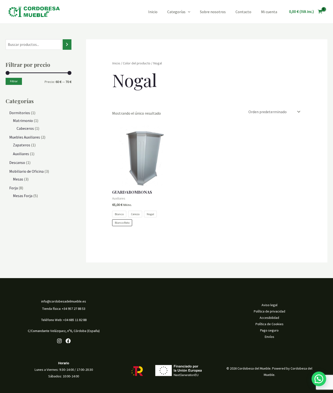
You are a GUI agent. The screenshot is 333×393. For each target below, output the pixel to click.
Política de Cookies (269, 324)
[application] (188, 11)
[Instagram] (59, 340)
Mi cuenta (269, 11)
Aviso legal (269, 305)
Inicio (152, 11)
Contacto (243, 11)
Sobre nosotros (213, 11)
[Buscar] (67, 44)
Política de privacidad (269, 311)
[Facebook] (68, 340)
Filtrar (14, 81)
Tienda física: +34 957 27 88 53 (63, 308)
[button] (319, 379)
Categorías (176, 11)
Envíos (269, 336)
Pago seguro (269, 330)
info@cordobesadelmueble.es (63, 301)
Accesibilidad (269, 317)
